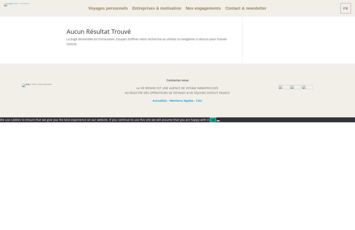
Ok (213, 120)
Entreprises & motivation (156, 9)
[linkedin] (307, 88)
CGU (199, 101)
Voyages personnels (108, 9)
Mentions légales (181, 101)
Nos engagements (203, 9)
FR (345, 8)
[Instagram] (295, 88)
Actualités (160, 101)
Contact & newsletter (245, 9)
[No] (218, 120)
